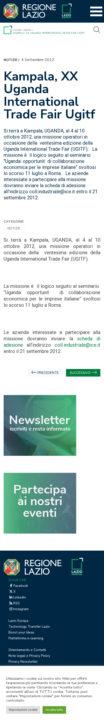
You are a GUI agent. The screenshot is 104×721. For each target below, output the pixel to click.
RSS (16, 603)
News (27, 30)
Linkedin (19, 597)
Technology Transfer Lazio (29, 626)
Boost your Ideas (21, 632)
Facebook (20, 585)
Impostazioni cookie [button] (23, 710)
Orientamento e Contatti (27, 650)
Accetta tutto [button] (54, 710)
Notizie (10, 60)
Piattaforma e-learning (25, 638)
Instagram (21, 609)
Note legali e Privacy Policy (29, 655)
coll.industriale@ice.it (77, 345)
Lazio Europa (18, 620)
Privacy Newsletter (23, 661)
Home (17, 30)
